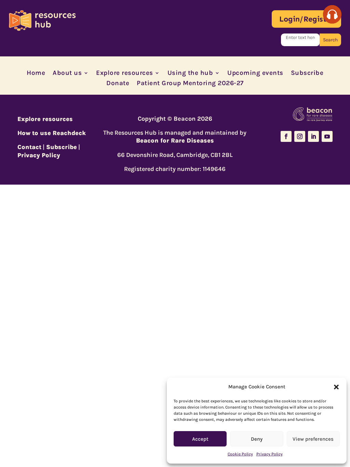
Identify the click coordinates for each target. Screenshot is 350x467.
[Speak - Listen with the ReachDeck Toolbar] (332, 14)
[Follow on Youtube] (327, 136)
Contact (29, 147)
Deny (256, 439)
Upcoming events (255, 73)
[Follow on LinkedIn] (313, 136)
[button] (336, 387)
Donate (117, 84)
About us (67, 73)
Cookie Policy (240, 454)
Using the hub (190, 73)
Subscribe (307, 73)
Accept (200, 439)
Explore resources (124, 73)
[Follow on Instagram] (299, 136)
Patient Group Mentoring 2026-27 (190, 84)
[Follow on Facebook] (286, 136)
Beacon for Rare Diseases (175, 140)
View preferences (313, 439)
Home (36, 73)
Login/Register (306, 19)
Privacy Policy (269, 454)
